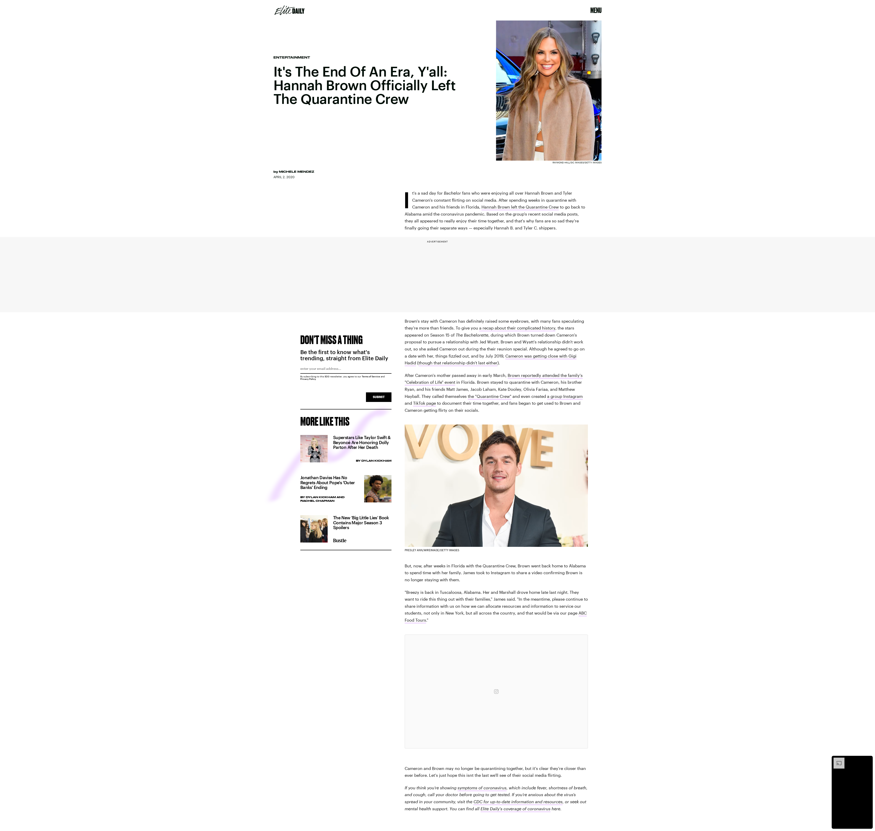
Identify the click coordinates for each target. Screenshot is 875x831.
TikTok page (424, 403)
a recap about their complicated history (517, 327)
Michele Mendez (296, 171)
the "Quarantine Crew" (489, 396)
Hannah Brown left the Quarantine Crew (520, 206)
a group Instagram (565, 396)
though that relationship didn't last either (458, 362)
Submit (379, 397)
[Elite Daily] (289, 10)
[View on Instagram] (496, 691)
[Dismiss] (867, 760)
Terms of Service (371, 376)
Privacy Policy (308, 379)
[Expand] (836, 760)
